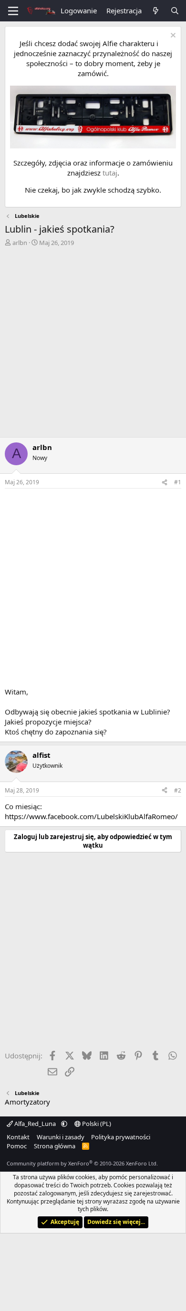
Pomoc (17, 1146)
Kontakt (18, 1137)
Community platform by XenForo (82, 1163)
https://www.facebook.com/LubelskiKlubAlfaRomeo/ (91, 816)
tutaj (110, 172)
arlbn (19, 242)
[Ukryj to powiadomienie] (172, 36)
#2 (177, 790)
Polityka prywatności (120, 1137)
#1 (177, 482)
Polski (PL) (96, 1123)
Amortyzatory (27, 1101)
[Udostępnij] (164, 482)
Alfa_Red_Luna (35, 1123)
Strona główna (54, 1146)
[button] (64, 1123)
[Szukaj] (174, 11)
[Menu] (13, 10)
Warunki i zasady (60, 1137)
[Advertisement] (93, 344)
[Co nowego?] (155, 11)
